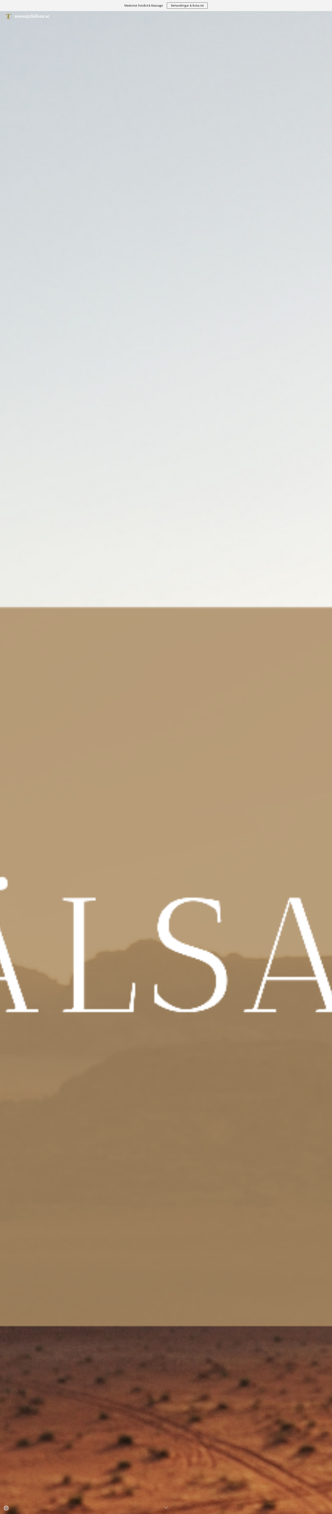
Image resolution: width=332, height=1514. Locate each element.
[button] (166, 1508)
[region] (166, 5)
